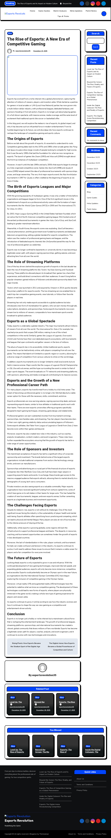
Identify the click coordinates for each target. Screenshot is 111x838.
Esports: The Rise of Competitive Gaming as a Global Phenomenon (95, 96)
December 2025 (93, 157)
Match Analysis (60, 11)
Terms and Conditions (85, 784)
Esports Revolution (19, 820)
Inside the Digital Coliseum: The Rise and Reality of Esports (95, 107)
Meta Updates (76, 11)
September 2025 (93, 174)
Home (32, 11)
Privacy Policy (82, 790)
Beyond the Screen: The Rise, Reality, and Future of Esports (95, 84)
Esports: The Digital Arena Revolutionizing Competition (95, 118)
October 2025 (92, 169)
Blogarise (33, 834)
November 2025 (93, 163)
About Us (80, 779)
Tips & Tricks (63, 16)
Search (96, 33)
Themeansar (44, 834)
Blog (10, 33)
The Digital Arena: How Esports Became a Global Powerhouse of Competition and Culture (61, 646)
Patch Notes (91, 11)
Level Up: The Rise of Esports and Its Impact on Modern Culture (95, 73)
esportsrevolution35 (23, 51)
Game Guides (44, 11)
